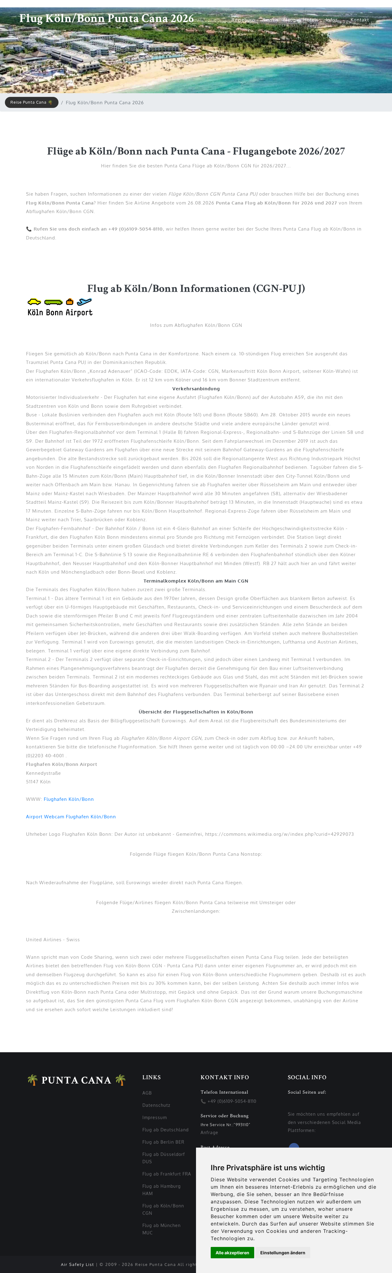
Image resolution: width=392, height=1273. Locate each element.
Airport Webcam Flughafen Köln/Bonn (71, 817)
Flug (291, 20)
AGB (147, 1092)
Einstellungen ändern (282, 1252)
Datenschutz (156, 1105)
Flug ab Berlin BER (163, 1142)
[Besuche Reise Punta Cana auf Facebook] (290, 1106)
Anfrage (209, 1132)
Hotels (310, 20)
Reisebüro (243, 20)
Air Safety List (77, 1264)
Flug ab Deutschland (165, 1129)
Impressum (154, 1117)
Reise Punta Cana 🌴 (31, 102)
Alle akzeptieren (232, 1252)
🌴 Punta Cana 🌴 (76, 1081)
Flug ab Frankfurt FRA (166, 1173)
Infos (332, 20)
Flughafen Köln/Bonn (69, 799)
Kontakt (360, 20)
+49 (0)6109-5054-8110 (232, 1101)
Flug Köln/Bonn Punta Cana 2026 (106, 19)
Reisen (270, 20)
